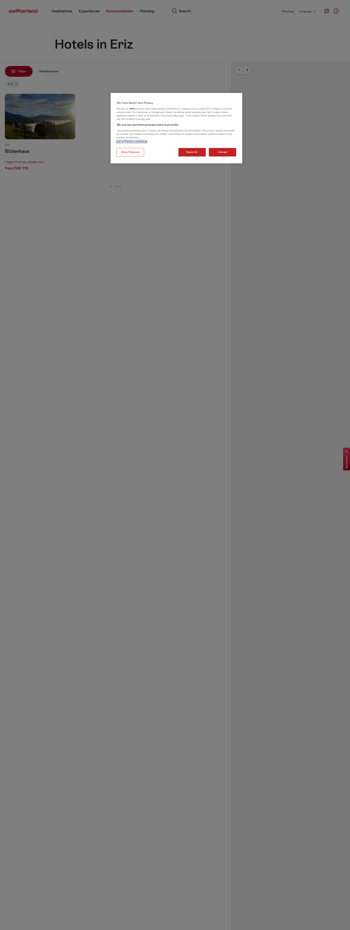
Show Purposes (130, 152)
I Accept (222, 152)
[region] (176, 128)
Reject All (192, 152)
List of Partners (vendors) (132, 141)
